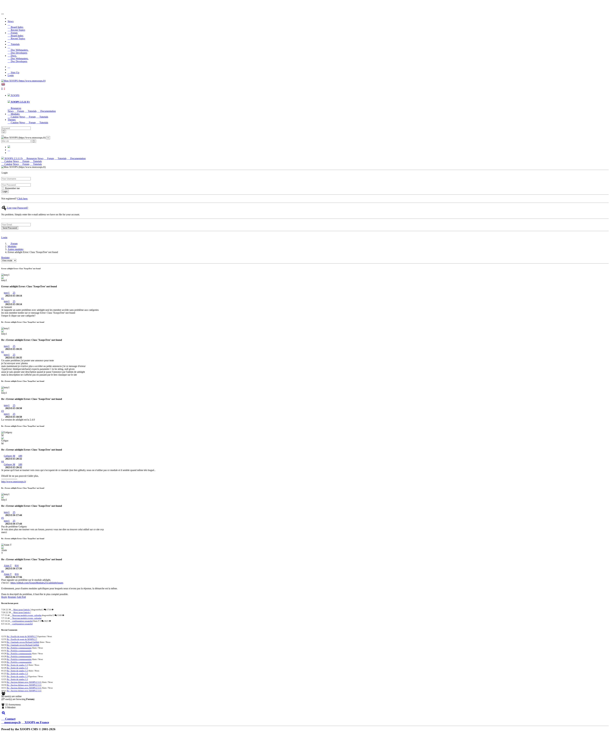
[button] (9, 24)
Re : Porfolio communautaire (19, 648)
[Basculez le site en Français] (3, 89)
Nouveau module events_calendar (26, 615)
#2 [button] (2, 351)
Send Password (10, 228)
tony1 (7, 292)
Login (11, 75)
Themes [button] (12, 119)
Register (5, 257)
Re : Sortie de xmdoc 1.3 (17, 665)
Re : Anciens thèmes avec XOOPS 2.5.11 (24, 682)
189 (20, 456)
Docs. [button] (13, 55)
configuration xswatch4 (22, 621)
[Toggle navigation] (2, 13)
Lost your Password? (17, 207)
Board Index (16, 27)
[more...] (3, 712)
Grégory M (9, 456)
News (11, 21)
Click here (22, 198)
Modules (12, 246)
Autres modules (15, 249)
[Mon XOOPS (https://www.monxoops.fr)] (23, 80)
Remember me (12, 188)
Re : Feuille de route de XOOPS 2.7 (22, 636)
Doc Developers (18, 52)
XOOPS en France (37, 722)
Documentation (48, 111)
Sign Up (14, 72)
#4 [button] (2, 461)
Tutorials (15, 44)
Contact (9, 719)
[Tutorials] (9, 41)
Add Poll (21, 597)
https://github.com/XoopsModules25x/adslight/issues (36, 582)
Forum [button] (13, 32)
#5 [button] (2, 518)
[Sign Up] (9, 66)
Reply (4, 597)
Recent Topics (17, 30)
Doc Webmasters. (19, 50)
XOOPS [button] (14, 95)
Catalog (14, 116)
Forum (20, 111)
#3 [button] (2, 411)
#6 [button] (2, 571)
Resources (15, 108)
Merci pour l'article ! (22, 609)
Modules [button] (15, 114)
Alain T (8, 565)
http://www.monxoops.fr (13, 481)
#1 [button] (2, 298)
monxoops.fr (12, 722)
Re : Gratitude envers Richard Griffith (23, 642)
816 (17, 565)
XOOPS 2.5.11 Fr (13, 158)
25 (14, 292)
